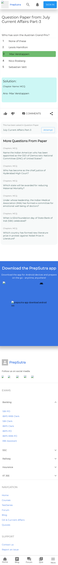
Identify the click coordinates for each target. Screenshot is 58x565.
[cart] (37, 4)
